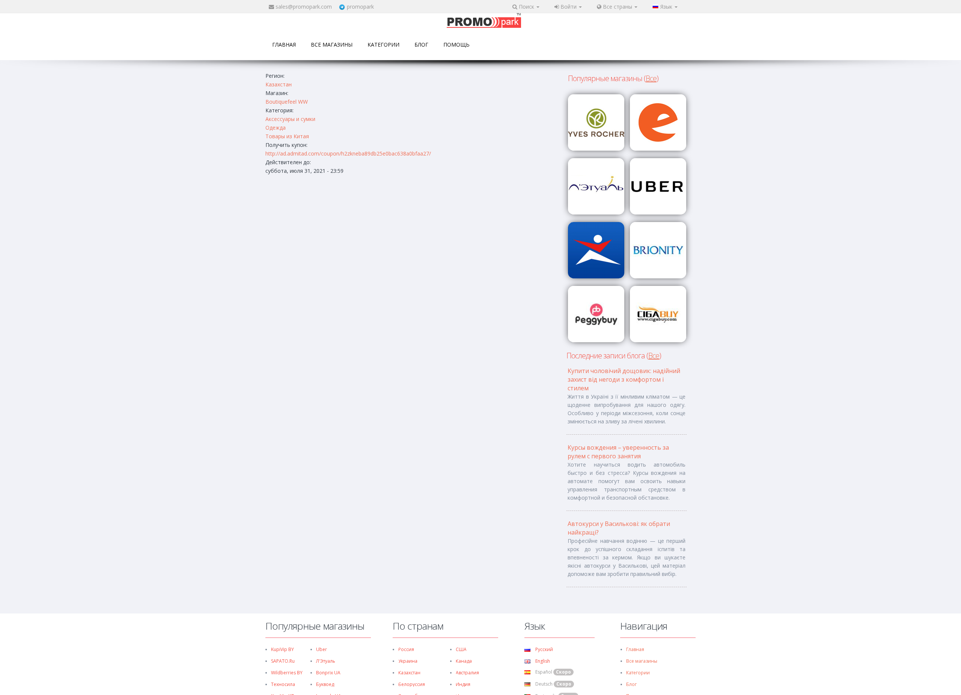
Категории (383, 44)
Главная (284, 44)
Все (651, 78)
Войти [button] (568, 6)
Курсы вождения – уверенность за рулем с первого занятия (618, 451)
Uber (321, 649)
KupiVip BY (282, 649)
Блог (421, 44)
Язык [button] (667, 6)
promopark (360, 6)
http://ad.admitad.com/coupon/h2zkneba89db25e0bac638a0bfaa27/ (348, 153)
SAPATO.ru (283, 661)
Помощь (456, 44)
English (542, 661)
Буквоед (325, 684)
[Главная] (484, 21)
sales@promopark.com (304, 6)
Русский (543, 649)
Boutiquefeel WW (286, 101)
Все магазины (331, 44)
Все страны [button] (617, 6)
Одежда (275, 127)
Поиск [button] (526, 6)
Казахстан (278, 84)
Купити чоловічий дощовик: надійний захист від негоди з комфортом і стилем (624, 379)
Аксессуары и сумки (290, 118)
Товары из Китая (287, 136)
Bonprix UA (328, 672)
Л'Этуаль (325, 661)
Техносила (283, 684)
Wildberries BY (287, 672)
